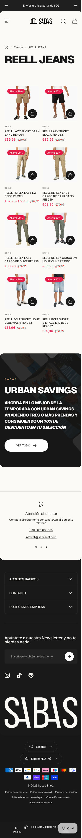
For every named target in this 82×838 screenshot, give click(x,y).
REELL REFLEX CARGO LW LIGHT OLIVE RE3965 (59, 259)
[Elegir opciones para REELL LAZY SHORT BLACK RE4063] (70, 113)
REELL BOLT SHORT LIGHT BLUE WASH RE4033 (22, 321)
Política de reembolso (27, 800)
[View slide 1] (35, 547)
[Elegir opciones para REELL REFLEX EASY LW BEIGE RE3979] (32, 175)
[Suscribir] (65, 666)
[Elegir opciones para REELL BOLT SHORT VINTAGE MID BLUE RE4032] (70, 301)
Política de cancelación (53, 810)
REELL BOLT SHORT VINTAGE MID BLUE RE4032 (55, 323)
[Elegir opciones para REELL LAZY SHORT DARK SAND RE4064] (32, 113)
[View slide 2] (41, 547)
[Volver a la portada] (6, 47)
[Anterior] (6, 5)
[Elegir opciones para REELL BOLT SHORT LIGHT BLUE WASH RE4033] (32, 301)
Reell (8, 126)
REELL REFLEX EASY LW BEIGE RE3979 (20, 194)
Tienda (18, 47)
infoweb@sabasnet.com (41, 537)
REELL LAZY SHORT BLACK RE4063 (55, 133)
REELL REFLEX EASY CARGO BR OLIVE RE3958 (22, 259)
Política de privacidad (52, 800)
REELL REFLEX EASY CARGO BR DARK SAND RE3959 (58, 196)
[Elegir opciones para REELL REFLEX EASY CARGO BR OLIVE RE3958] (32, 240)
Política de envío (44, 805)
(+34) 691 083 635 (41, 530)
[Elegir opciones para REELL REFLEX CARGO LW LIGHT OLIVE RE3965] (70, 240)
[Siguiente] (76, 5)
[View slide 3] (46, 547)
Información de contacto (26, 810)
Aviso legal (61, 805)
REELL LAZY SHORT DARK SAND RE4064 (22, 133)
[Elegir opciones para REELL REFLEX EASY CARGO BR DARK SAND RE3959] (70, 175)
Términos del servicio (23, 805)
